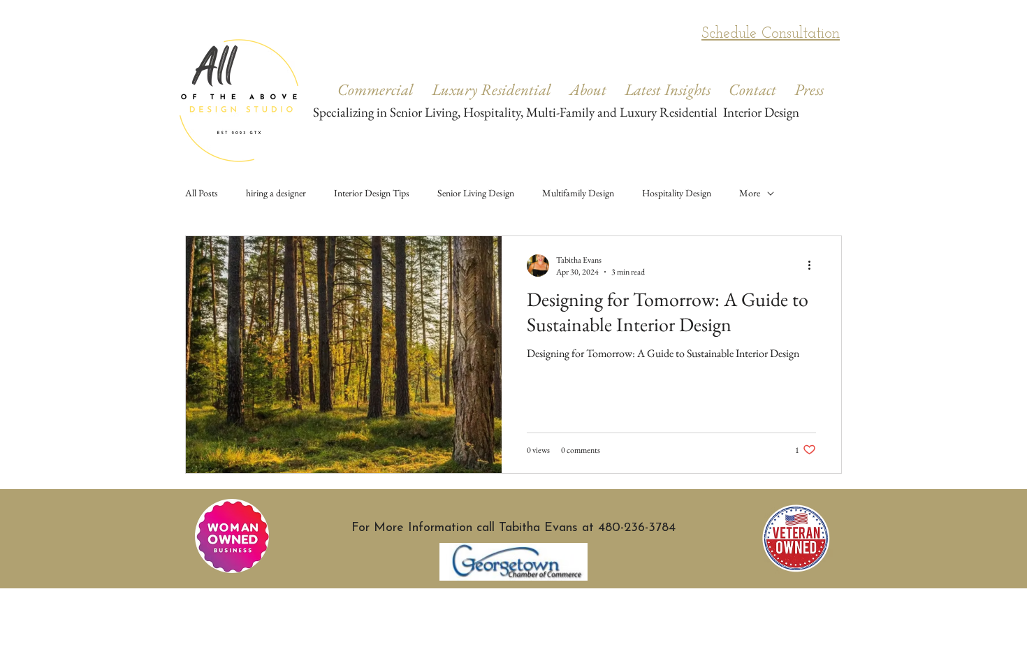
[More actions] (814, 265)
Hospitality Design (676, 193)
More (749, 193)
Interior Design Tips (371, 193)
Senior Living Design (475, 193)
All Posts (201, 193)
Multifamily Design (578, 193)
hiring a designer (276, 193)
